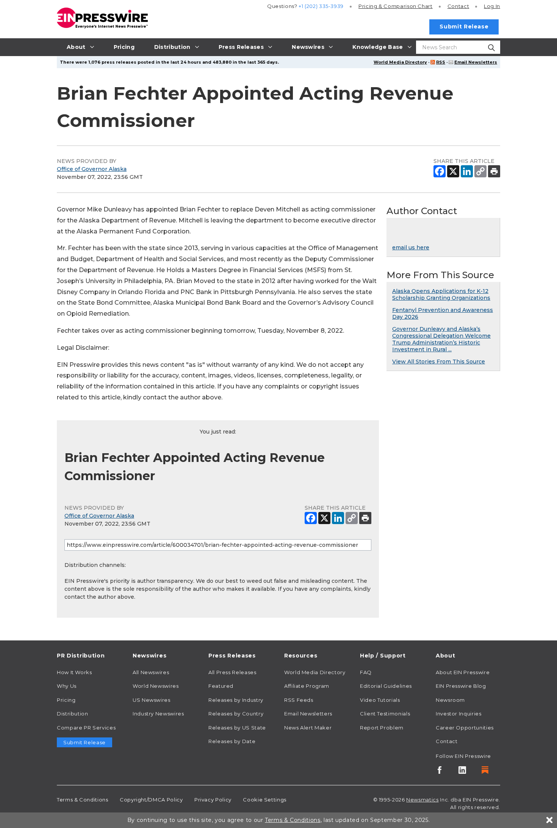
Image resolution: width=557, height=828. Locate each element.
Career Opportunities (465, 728)
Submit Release (464, 26)
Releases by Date (231, 741)
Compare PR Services (86, 728)
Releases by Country (235, 714)
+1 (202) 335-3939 (321, 6)
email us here (410, 247)
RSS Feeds (298, 700)
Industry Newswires (158, 714)
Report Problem (382, 728)
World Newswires (156, 686)
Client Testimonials (385, 714)
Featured (220, 686)
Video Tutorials (380, 700)
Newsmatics (422, 800)
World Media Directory (400, 62)
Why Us (67, 686)
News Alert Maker (308, 728)
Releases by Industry (235, 700)
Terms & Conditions (82, 800)
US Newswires (152, 700)
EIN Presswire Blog (461, 686)
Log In (492, 6)
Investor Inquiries (459, 714)
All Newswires (151, 672)
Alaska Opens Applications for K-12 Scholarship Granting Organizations (441, 294)
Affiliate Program (306, 686)
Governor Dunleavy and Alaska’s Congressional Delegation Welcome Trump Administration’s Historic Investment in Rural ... (441, 339)
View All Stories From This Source (438, 361)
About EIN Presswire (463, 672)
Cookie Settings (264, 800)
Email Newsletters (475, 62)
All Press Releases (232, 672)
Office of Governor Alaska (92, 169)
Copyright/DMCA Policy (151, 800)
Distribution (72, 714)
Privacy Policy (213, 800)
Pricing (395, 6)
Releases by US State (237, 728)
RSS (440, 62)
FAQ (366, 672)
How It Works (74, 672)
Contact (458, 6)
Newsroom (450, 700)
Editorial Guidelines (386, 686)
